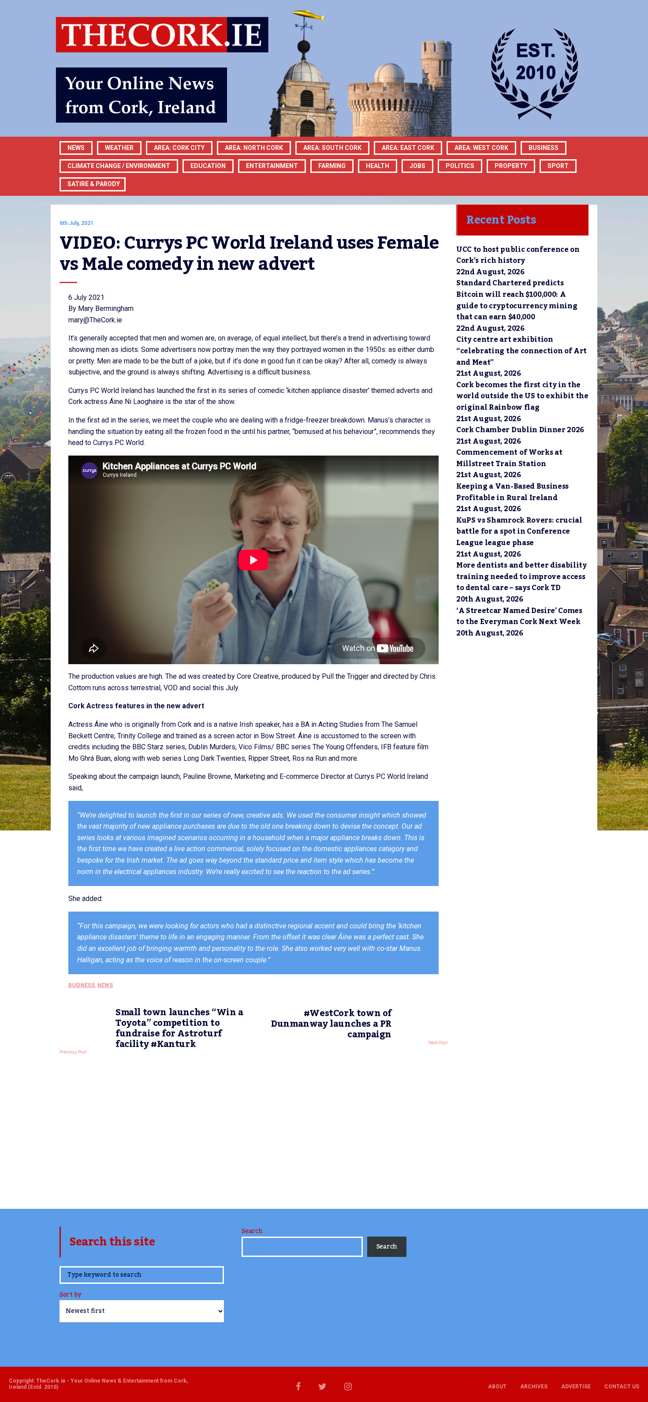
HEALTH (377, 165)
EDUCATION (208, 165)
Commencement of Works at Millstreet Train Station (509, 458)
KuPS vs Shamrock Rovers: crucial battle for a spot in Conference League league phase (519, 531)
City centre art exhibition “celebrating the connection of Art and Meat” (521, 351)
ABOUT (497, 1386)
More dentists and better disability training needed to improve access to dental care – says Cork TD (521, 576)
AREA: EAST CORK (408, 147)
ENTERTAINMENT (272, 165)
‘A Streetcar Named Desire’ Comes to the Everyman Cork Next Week (519, 616)
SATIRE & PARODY (93, 183)
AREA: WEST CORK (481, 147)
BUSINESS (544, 147)
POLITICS (460, 165)
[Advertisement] (253, 1129)
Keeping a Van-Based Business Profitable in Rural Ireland (512, 492)
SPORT (558, 165)
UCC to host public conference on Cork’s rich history (518, 255)
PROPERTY (511, 165)
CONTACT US (621, 1386)
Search (252, 1231)
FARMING (332, 165)
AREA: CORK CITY (179, 147)
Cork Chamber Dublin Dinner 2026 (520, 430)
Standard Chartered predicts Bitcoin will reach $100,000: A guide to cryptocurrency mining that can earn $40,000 (516, 300)
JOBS (417, 165)
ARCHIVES (533, 1386)
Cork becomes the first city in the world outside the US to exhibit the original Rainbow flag (522, 396)
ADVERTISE (576, 1386)
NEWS (105, 985)
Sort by (70, 1295)
